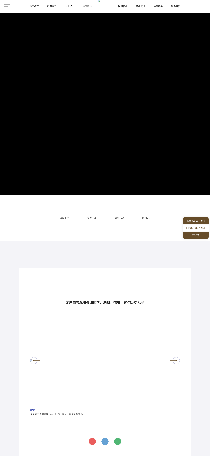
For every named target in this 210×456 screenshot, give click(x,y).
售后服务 (158, 6)
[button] (33, 360)
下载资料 (196, 235)
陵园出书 (64, 218)
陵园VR (146, 218)
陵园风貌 (87, 6)
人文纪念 (69, 6)
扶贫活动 (91, 218)
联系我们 (175, 6)
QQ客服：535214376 (195, 228)
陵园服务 (122, 6)
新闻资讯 (140, 6)
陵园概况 (34, 6)
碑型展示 (51, 6)
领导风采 (119, 218)
